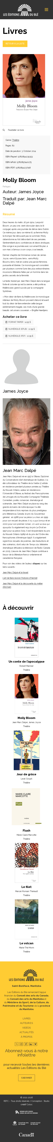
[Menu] (46, 9)
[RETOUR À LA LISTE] (15, 46)
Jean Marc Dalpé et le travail (15, 572)
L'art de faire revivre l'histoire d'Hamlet (20, 578)
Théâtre (15, 140)
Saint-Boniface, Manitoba (26, 986)
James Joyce (31, 191)
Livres (27, 1018)
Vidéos (26, 1027)
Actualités (27, 1032)
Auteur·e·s (26, 1023)
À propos (26, 1036)
